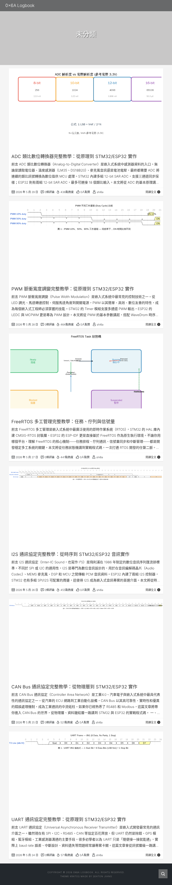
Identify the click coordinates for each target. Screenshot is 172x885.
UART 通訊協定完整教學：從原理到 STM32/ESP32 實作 (68, 819)
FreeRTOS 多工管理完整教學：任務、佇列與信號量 (63, 421)
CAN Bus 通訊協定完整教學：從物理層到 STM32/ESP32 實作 (74, 687)
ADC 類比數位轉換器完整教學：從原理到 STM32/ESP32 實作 (74, 156)
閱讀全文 (151, 192)
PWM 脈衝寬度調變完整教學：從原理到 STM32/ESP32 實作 (72, 289)
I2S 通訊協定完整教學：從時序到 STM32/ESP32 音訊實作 (70, 554)
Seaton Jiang (102, 876)
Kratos (75, 876)
